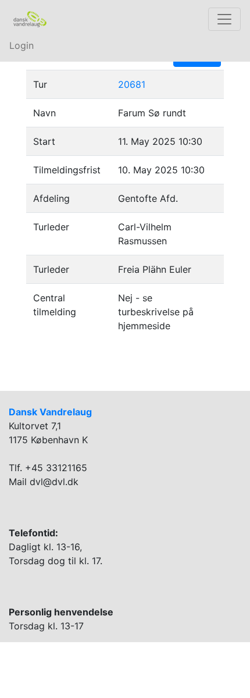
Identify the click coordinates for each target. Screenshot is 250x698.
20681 (131, 84)
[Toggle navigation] (224, 19)
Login (21, 45)
